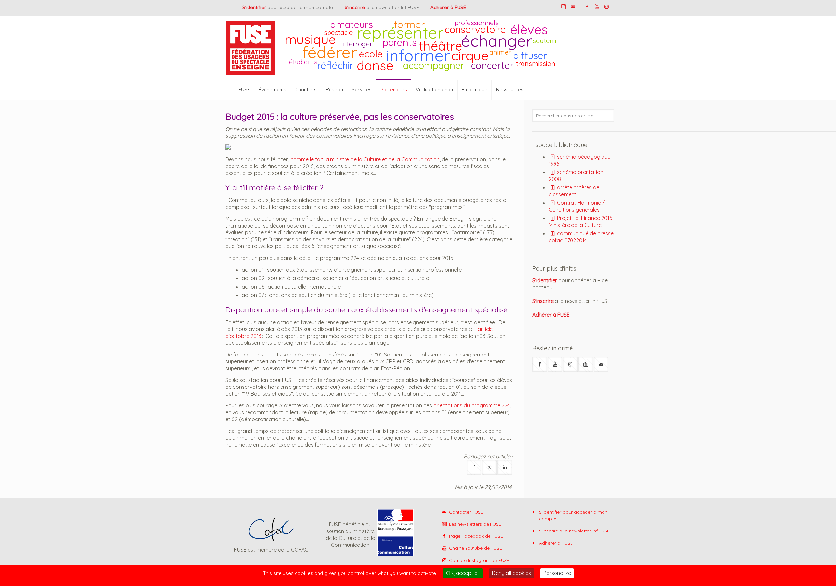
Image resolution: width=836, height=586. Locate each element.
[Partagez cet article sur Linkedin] (504, 467)
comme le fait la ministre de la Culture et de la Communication (365, 159)
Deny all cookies (511, 573)
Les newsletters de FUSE (474, 524)
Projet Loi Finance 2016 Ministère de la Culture (580, 221)
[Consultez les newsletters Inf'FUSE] (585, 364)
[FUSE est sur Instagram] (606, 7)
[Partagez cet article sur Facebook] (474, 467)
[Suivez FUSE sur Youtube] (555, 364)
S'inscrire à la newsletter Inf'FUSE (574, 531)
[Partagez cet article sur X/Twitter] (489, 467)
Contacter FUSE (465, 512)
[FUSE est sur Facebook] (587, 7)
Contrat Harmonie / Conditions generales (577, 206)
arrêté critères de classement (574, 191)
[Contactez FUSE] (573, 7)
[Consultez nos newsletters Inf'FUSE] (563, 7)
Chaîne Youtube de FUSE (475, 548)
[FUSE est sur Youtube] (596, 7)
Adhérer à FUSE (556, 543)
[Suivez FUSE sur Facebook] (539, 364)
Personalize (557, 573)
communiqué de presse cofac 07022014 (581, 237)
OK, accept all (463, 573)
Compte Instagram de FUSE (478, 560)
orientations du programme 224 (471, 405)
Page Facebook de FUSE (475, 536)
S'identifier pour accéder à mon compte (573, 515)
